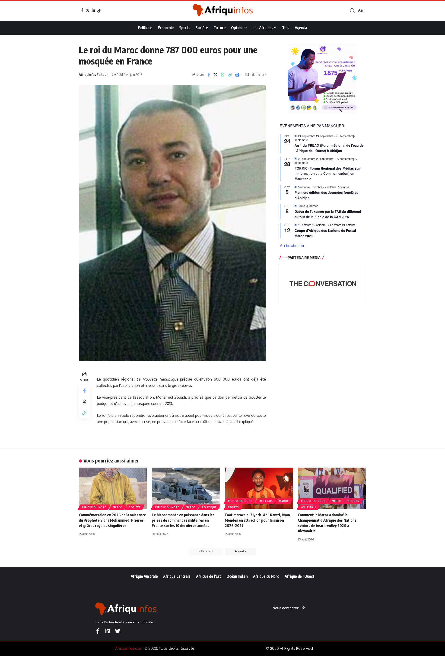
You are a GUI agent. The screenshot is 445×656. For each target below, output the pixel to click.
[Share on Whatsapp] (223, 74)
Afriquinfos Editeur (93, 74)
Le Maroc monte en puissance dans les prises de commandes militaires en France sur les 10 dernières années (183, 520)
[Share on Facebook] (208, 74)
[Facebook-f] (97, 631)
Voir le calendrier (292, 245)
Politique (209, 507)
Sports (233, 507)
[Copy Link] (230, 74)
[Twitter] (88, 10)
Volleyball (308, 507)
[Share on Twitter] (216, 74)
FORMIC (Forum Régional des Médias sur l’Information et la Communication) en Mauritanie (327, 173)
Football (266, 501)
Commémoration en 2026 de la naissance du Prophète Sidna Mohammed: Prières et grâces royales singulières (112, 520)
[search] (352, 10)
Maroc (118, 507)
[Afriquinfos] (222, 10)
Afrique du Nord (94, 507)
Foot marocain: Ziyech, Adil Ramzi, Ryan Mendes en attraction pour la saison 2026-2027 (257, 520)
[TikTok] (99, 11)
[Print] (237, 74)
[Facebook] (82, 10)
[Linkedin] (107, 631)
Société (135, 507)
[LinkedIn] (93, 10)
